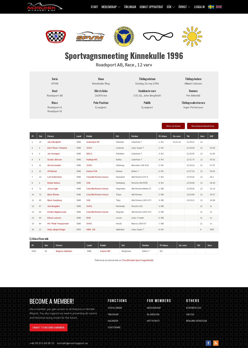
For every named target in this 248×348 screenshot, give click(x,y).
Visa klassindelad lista (202, 125)
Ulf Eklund (52, 171)
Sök (169, 7)
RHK (88, 218)
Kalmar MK (105, 251)
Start (94, 7)
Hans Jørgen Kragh (56, 229)
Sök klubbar (115, 307)
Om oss (190, 314)
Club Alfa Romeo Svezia (97, 177)
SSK (88, 183)
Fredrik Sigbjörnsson (56, 212)
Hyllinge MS (91, 159)
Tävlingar (130, 7)
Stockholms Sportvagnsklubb (137, 260)
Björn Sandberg (54, 200)
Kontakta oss (193, 307)
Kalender (113, 320)
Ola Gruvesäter (54, 165)
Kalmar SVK (91, 171)
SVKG (89, 148)
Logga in (199, 7)
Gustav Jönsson (54, 159)
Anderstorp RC (93, 142)
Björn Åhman (53, 194)
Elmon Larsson (54, 218)
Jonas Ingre (52, 189)
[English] (219, 6)
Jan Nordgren (53, 154)
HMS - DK (90, 229)
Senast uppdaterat (151, 7)
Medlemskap (109, 7)
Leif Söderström (54, 177)
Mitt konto (153, 320)
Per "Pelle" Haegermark (58, 223)
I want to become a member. (48, 327)
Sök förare (114, 327)
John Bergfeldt (54, 142)
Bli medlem (153, 314)
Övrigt (182, 7)
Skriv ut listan (173, 125)
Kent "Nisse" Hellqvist (57, 148)
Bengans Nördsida (196, 320)
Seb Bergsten (53, 206)
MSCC (89, 154)
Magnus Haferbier (64, 251)
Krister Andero (53, 183)
